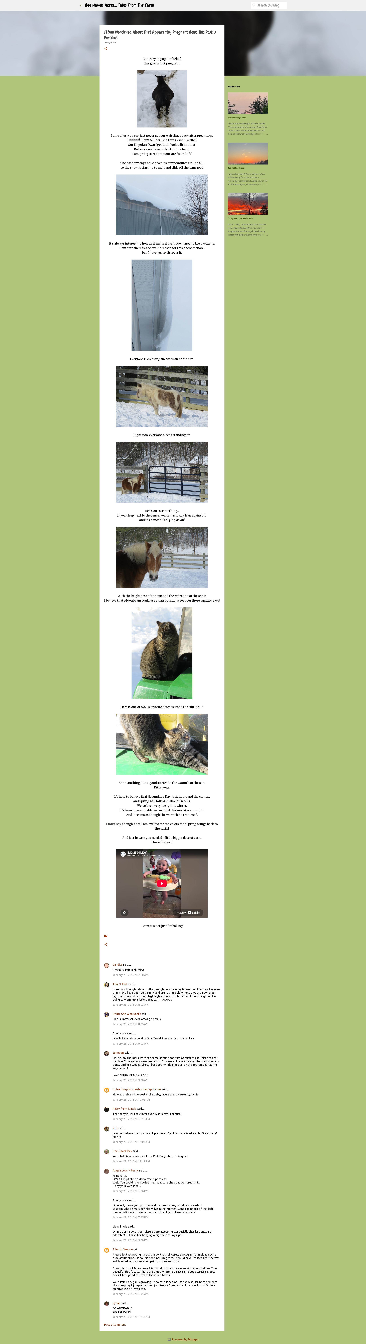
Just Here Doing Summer (237, 117)
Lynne (116, 1303)
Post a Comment (115, 1324)
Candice (118, 964)
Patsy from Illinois (124, 1108)
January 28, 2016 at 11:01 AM (131, 1141)
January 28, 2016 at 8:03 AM (130, 1004)
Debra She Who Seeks (127, 1013)
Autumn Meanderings (236, 168)
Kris (115, 1128)
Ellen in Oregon (123, 1249)
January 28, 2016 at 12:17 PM (131, 1161)
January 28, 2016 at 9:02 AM (130, 1043)
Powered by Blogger (185, 1339)
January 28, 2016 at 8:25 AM (130, 1024)
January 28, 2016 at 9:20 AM (130, 1080)
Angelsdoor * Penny (126, 1170)
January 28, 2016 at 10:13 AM (131, 1119)
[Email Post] (106, 934)
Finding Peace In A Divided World (240, 218)
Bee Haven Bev (122, 1151)
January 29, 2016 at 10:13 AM (131, 1316)
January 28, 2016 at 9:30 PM (130, 1240)
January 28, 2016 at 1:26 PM (130, 1191)
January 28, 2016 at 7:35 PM (130, 1217)
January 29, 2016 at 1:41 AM (130, 1294)
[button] (106, 49)
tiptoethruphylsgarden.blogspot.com (137, 1089)
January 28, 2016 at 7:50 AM (130, 975)
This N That (120, 984)
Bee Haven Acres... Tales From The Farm (119, 5)
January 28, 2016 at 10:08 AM (131, 1099)
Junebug (118, 1052)
